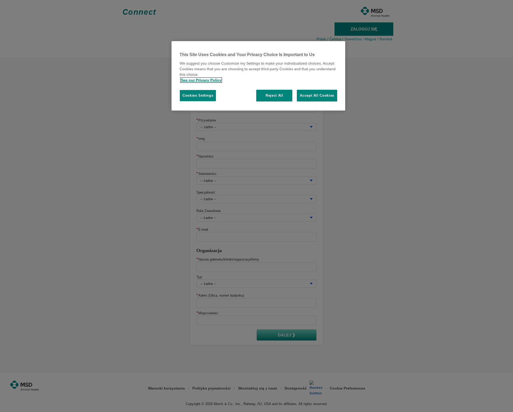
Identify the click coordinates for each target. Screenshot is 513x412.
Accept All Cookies (317, 95)
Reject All (274, 95)
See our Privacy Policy (201, 80)
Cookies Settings (197, 95)
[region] (258, 76)
